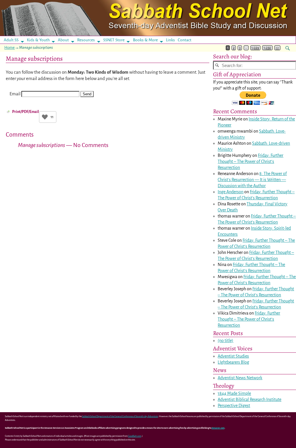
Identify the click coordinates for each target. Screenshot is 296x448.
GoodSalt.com (134, 436)
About (63, 40)
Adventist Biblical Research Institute (249, 399)
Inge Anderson (230, 191)
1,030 (267, 48)
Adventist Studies (233, 356)
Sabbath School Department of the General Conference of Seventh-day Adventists (120, 416)
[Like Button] (44, 117)
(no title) (225, 340)
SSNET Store (114, 40)
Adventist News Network (240, 377)
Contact (184, 40)
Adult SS (11, 40)
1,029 (255, 48)
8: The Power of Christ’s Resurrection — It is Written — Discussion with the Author (252, 179)
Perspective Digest (234, 405)
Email (15, 93)
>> (277, 48)
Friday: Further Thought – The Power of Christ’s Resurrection (250, 161)
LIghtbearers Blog (233, 362)
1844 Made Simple (234, 393)
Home (9, 47)
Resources (86, 40)
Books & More (145, 40)
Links (172, 40)
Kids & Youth (38, 40)
